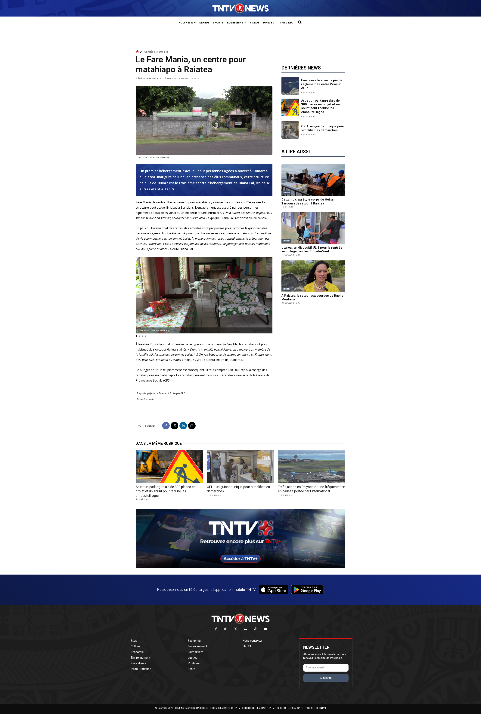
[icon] (137, 51)
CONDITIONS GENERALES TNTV (258, 708)
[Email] (192, 425)
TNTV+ (246, 646)
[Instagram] (226, 629)
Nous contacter (252, 640)
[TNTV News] (240, 618)
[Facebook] (166, 425)
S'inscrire (326, 678)
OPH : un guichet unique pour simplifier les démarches (322, 128)
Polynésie (149, 51)
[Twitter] (236, 629)
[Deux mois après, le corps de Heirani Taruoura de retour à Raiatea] (313, 180)
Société (163, 51)
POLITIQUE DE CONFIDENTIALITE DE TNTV (218, 708)
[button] (299, 22)
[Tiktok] (255, 629)
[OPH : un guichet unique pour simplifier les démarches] (290, 130)
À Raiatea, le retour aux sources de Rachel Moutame (312, 297)
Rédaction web (145, 399)
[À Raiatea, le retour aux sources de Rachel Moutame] (313, 276)
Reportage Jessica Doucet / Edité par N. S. (161, 393)
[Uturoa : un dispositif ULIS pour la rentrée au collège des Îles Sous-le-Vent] (313, 228)
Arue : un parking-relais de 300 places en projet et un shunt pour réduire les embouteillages (320, 106)
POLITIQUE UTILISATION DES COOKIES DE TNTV (300, 708)
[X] (174, 425)
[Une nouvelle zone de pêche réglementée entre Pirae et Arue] (290, 86)
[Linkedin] (183, 425)
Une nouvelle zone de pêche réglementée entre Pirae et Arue (322, 84)
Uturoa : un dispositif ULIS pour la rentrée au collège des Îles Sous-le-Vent (311, 249)
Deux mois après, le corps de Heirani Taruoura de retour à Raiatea (308, 201)
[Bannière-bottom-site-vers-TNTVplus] (240, 567)
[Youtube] (265, 629)
